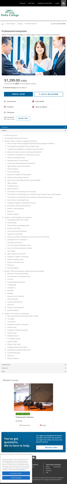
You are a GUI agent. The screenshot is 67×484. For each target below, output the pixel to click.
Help (47, 472)
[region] (16, 468)
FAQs (3, 371)
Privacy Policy (57, 479)
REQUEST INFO (23, 118)
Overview (5, 127)
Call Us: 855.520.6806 (58, 24)
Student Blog (57, 467)
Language (20, 23)
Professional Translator (25, 417)
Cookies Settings (16, 478)
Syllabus (4, 130)
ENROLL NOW (18, 94)
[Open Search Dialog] (63, 3)
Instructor (5, 368)
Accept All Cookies (16, 473)
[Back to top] (33, 464)
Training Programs (10, 23)
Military (48, 467)
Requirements (6, 364)
